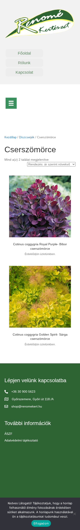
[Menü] (11, 103)
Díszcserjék (26, 137)
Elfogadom (41, 523)
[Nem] (74, 514)
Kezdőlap (10, 137)
